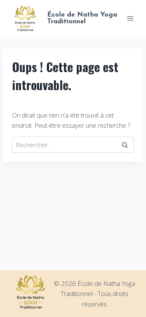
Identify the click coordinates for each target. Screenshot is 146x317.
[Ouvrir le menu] (130, 18)
